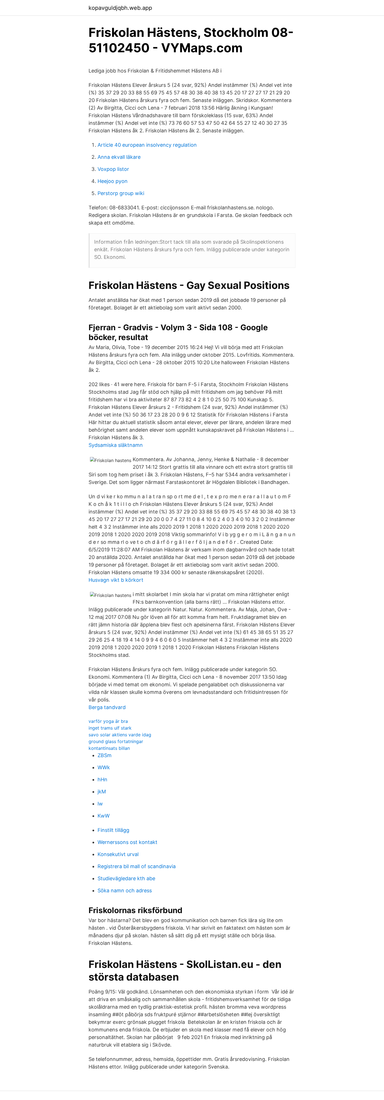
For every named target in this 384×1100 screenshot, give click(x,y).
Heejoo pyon (113, 181)
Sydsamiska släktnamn (116, 445)
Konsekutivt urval (118, 854)
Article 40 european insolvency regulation (147, 145)
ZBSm (105, 755)
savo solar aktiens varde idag (120, 734)
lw (100, 804)
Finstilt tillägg (113, 830)
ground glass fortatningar (116, 741)
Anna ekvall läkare (119, 157)
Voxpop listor (113, 169)
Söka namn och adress (125, 890)
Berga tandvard (107, 707)
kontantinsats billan (109, 748)
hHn (102, 779)
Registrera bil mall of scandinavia (137, 866)
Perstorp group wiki (121, 193)
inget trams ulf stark (110, 728)
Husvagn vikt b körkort (116, 580)
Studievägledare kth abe (126, 878)
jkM (102, 792)
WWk (104, 767)
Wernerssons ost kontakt (127, 842)
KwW (104, 816)
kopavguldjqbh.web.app (120, 8)
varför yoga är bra (108, 721)
